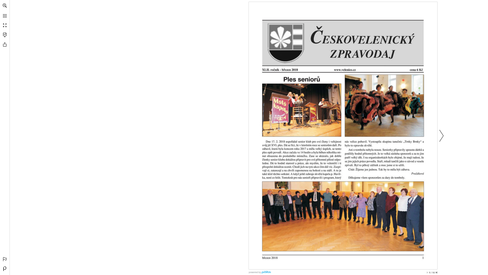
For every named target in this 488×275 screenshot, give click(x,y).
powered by (255, 272)
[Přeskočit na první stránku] (427, 272)
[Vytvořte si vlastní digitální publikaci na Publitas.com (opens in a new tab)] (5, 268)
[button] (5, 5)
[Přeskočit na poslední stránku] (436, 272)
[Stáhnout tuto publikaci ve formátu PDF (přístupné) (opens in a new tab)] (5, 35)
